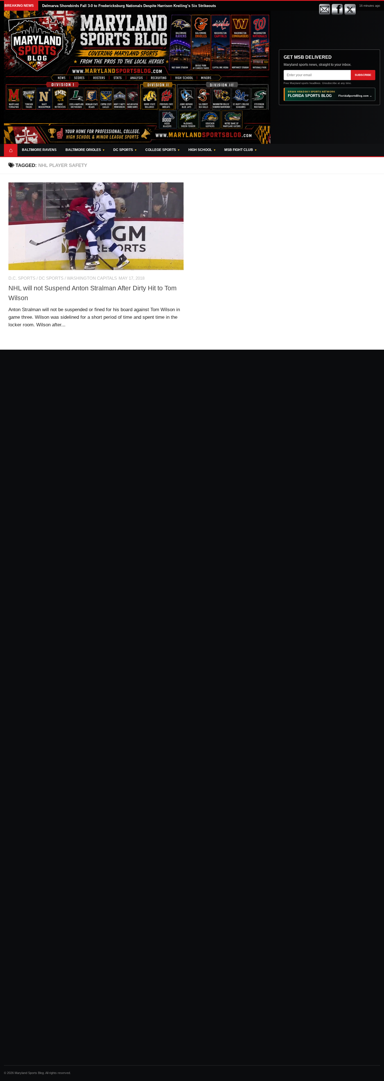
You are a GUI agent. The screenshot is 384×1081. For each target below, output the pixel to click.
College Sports (160, 150)
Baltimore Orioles (83, 150)
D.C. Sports (21, 278)
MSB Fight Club (238, 150)
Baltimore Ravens (39, 150)
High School (200, 150)
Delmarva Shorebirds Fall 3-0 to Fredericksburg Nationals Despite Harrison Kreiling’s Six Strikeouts (129, 6)
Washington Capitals (92, 278)
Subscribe (363, 74)
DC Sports (123, 150)
